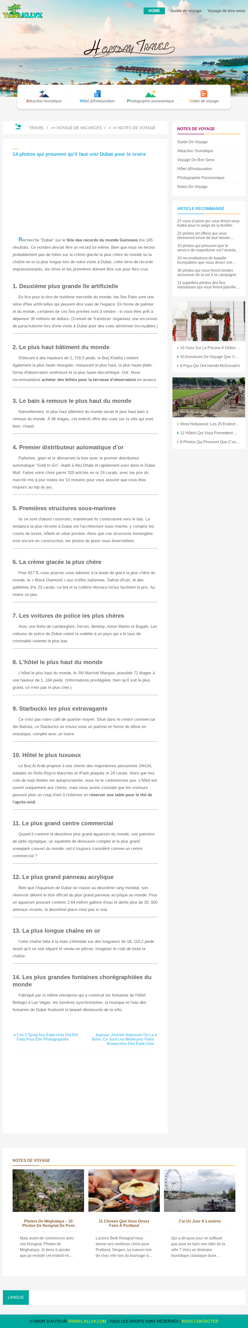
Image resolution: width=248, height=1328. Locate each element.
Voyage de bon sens (226, 11)
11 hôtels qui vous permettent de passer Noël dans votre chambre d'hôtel (210, 433)
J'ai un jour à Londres (199, 1221)
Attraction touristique (195, 151)
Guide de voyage (186, 11)
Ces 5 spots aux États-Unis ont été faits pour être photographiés (47, 1037)
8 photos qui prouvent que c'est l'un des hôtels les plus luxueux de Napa (210, 442)
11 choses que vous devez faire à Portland (124, 1223)
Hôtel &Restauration (194, 169)
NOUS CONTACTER (200, 1321)
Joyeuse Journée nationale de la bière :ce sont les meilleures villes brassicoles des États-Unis (123, 1039)
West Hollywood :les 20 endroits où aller (210, 424)
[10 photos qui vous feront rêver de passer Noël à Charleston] (208, 321)
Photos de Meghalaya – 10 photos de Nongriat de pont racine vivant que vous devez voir (48, 1223)
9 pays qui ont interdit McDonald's (210, 366)
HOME (154, 11)
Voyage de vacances (79, 128)
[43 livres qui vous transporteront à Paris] (208, 397)
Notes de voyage (136, 128)
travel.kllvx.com (87, 1321)
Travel (36, 128)
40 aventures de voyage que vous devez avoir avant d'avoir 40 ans (210, 357)
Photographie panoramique (201, 178)
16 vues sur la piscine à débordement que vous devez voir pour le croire (210, 348)
